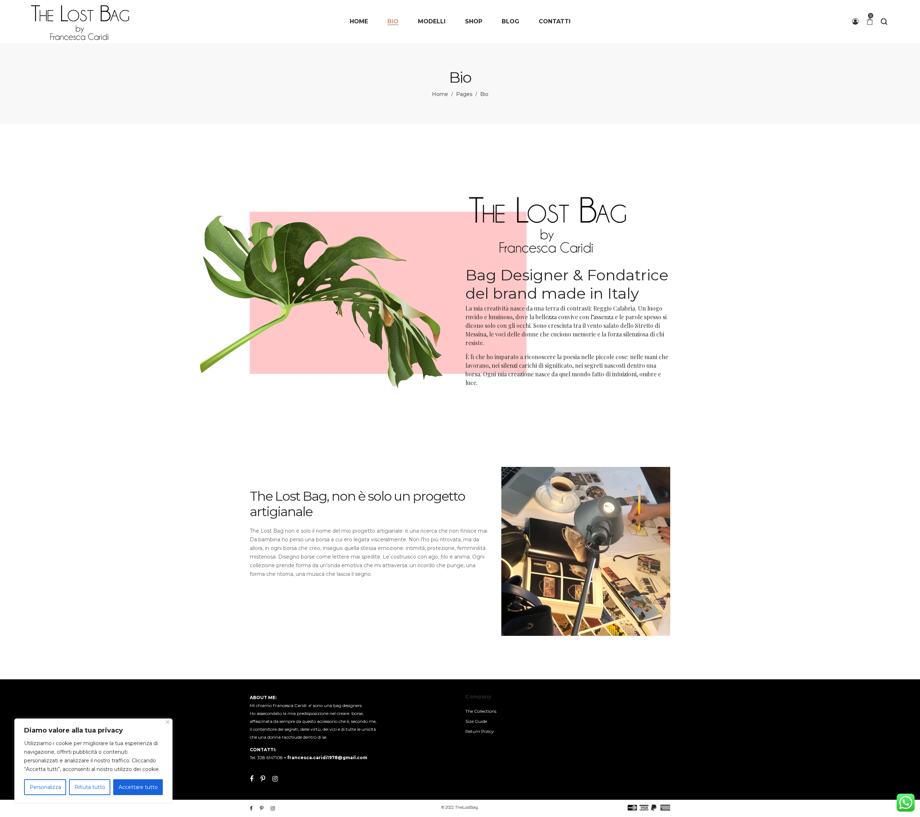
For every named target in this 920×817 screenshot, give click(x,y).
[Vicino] (167, 722)
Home (440, 94)
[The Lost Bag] (80, 21)
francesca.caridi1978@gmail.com (327, 757)
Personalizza (45, 787)
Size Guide (476, 721)
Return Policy (479, 731)
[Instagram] (275, 779)
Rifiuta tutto (89, 787)
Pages (464, 94)
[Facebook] (251, 779)
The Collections (480, 711)
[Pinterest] (263, 779)
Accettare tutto (138, 787)
